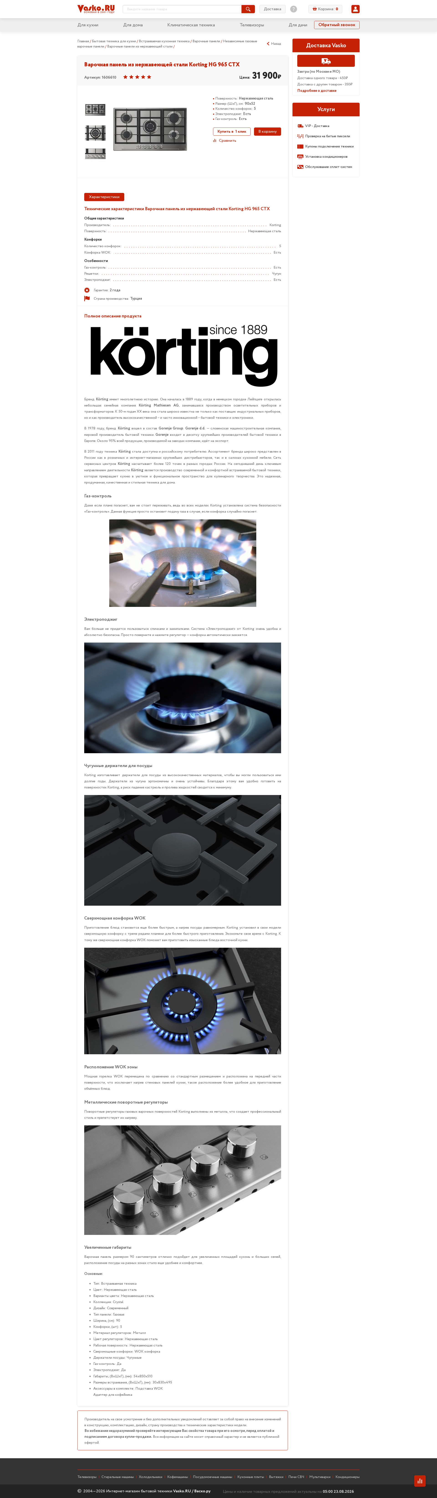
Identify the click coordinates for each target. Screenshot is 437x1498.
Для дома (133, 25)
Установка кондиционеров (326, 156)
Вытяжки (276, 1477)
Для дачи (298, 25)
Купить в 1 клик (231, 132)
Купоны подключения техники (329, 146)
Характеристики (104, 197)
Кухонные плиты (250, 1477)
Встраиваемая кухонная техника (165, 41)
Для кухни (87, 25)
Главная (83, 41)
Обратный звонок (336, 25)
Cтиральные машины (118, 1477)
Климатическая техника (191, 25)
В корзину (267, 132)
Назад (276, 44)
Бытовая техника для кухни (114, 41)
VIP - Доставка (317, 126)
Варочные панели (207, 41)
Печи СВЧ (296, 1477)
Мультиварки (319, 1477)
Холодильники (150, 1477)
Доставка (272, 9)
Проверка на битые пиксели (327, 136)
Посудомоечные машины (212, 1477)
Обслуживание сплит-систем (328, 166)
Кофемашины (177, 1477)
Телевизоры (252, 25)
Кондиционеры (347, 1477)
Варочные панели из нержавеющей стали (140, 46)
